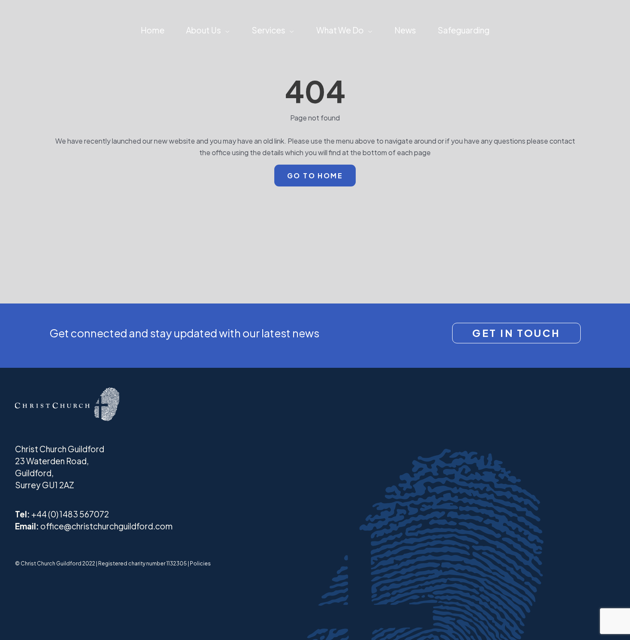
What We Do (340, 30)
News (405, 30)
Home (153, 30)
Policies (200, 563)
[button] (225, 30)
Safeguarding (463, 30)
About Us (203, 30)
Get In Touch (516, 333)
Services (268, 30)
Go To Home (315, 175)
